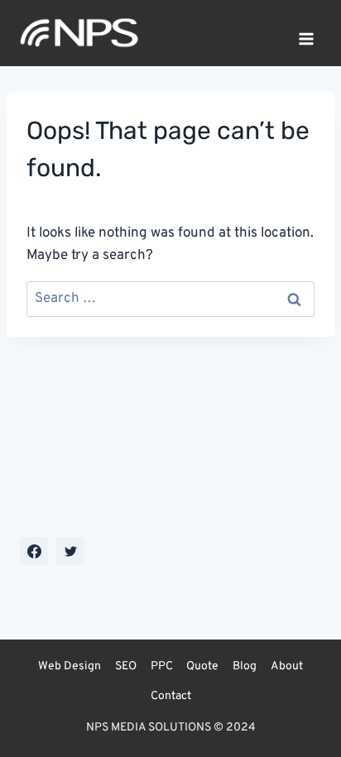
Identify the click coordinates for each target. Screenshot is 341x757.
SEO (126, 666)
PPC (162, 666)
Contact (171, 696)
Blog (245, 666)
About (287, 666)
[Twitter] (70, 551)
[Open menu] (306, 33)
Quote (202, 666)
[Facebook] (34, 551)
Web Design (69, 666)
